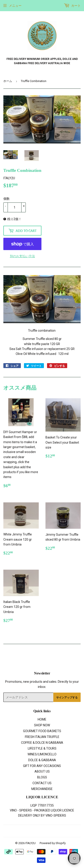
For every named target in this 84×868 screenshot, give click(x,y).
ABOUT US (42, 771)
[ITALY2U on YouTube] (56, 831)
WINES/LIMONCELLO (42, 754)
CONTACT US (42, 783)
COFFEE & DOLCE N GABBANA (42, 742)
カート (76, 5)
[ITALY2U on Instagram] (49, 831)
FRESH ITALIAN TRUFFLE (42, 737)
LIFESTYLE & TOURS (42, 748)
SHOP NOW (42, 725)
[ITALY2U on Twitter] (25, 831)
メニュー (15, 5)
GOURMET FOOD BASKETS (42, 731)
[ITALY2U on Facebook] (32, 831)
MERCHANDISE (42, 789)
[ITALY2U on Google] (41, 831)
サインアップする (67, 697)
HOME (42, 719)
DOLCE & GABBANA (42, 760)
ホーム (7, 81)
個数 (6, 198)
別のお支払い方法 (22, 256)
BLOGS (42, 777)
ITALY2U (30, 843)
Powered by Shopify (53, 843)
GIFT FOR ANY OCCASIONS (42, 766)
